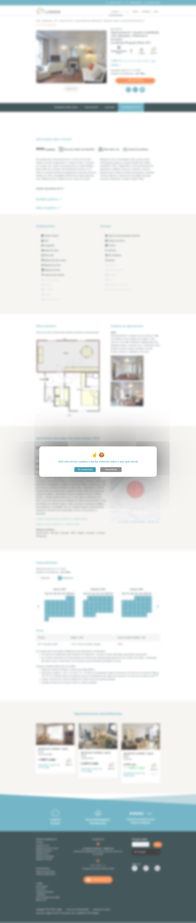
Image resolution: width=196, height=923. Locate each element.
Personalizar (111, 469)
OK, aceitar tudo (85, 469)
